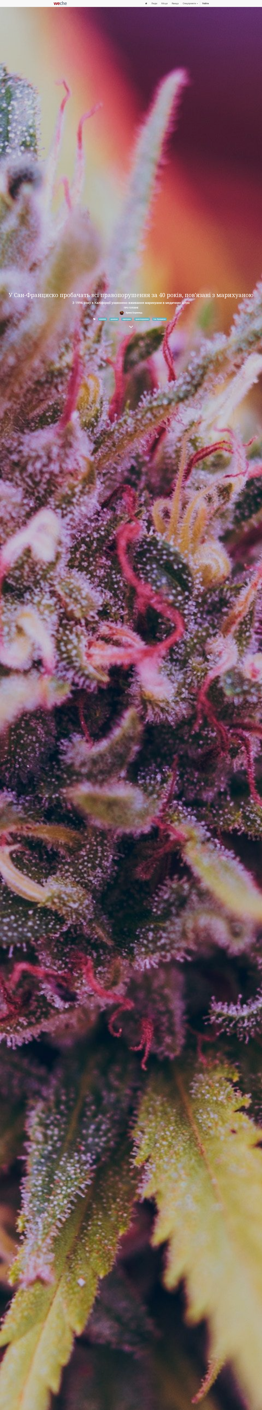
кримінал (114, 319)
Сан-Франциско (159, 319)
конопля (102, 319)
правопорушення (142, 319)
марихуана (127, 319)
